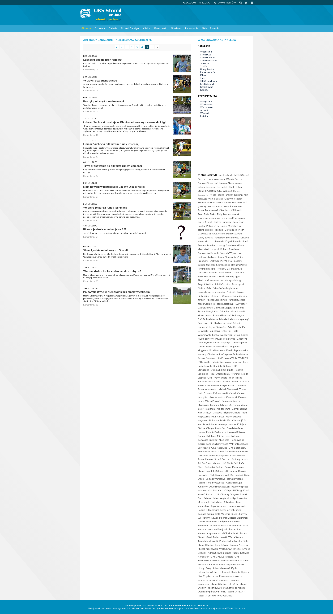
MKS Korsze (217, 416)
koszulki (219, 229)
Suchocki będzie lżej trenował (102, 59)
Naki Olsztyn (204, 412)
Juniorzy (204, 63)
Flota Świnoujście (236, 420)
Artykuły (100, 28)
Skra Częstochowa (208, 576)
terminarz (241, 385)
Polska (201, 225)
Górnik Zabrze (237, 393)
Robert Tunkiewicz (230, 249)
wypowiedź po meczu (217, 579)
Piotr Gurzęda (224, 595)
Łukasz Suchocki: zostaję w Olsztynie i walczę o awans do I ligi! (124, 122)
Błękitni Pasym (239, 264)
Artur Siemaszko (206, 268)
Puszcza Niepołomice (230, 182)
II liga (239, 186)
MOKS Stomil (207, 84)
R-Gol (231, 385)
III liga (238, 377)
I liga (212, 373)
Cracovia (217, 412)
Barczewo (203, 323)
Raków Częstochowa (209, 463)
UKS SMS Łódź (230, 463)
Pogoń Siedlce (205, 284)
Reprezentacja (207, 72)
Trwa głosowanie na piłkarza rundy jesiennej (112, 166)
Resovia (239, 369)
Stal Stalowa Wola (227, 358)
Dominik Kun (241, 194)
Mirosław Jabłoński (230, 509)
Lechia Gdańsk (222, 381)
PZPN (223, 260)
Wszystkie (206, 51)
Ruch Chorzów (239, 513)
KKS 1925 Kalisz (216, 564)
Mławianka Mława (229, 319)
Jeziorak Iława (220, 346)
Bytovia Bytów (212, 342)
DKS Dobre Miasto (208, 319)
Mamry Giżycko (234, 233)
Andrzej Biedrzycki (207, 182)
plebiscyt (216, 295)
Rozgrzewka (225, 576)
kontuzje (202, 198)
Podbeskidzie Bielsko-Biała (233, 540)
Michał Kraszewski (208, 548)
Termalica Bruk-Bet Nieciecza (213, 439)
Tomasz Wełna (206, 513)
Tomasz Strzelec (206, 245)
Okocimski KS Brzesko (231, 210)
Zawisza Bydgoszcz (224, 307)
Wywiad (204, 113)
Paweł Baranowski (208, 210)
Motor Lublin (204, 315)
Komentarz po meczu (209, 533)
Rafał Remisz (225, 272)
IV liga (213, 194)
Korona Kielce (205, 381)
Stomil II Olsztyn (208, 60)
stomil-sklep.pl (205, 229)
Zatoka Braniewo (207, 358)
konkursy (203, 276)
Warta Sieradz (235, 537)
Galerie (113, 28)
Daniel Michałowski (231, 225)
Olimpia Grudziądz (222, 288)
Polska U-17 (212, 225)
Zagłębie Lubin (206, 397)
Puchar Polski (215, 206)
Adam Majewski (221, 568)
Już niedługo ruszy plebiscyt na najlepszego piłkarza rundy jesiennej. (114, 233)
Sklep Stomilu (210, 28)
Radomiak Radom (214, 467)
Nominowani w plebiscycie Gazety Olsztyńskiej (114, 186)
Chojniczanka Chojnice (219, 354)
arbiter (229, 194)
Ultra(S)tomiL (223, 373)
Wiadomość (206, 104)
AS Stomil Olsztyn (217, 385)
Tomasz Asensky (239, 544)
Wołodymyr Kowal (208, 517)
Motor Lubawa (233, 416)
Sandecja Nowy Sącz (217, 443)
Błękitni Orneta (232, 412)
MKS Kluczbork (230, 533)
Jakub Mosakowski (208, 540)
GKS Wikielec (224, 190)
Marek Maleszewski (216, 537)
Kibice (146, 28)
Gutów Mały (204, 288)
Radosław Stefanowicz (227, 237)
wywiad (227, 323)
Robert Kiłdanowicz (208, 509)
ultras (237, 334)
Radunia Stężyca (240, 572)
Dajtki (228, 241)
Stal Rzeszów (235, 260)
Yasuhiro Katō (215, 490)
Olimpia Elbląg (218, 369)
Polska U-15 (223, 268)
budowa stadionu (207, 256)
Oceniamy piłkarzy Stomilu (212, 591)
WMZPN (243, 358)
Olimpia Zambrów (215, 428)
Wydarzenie (206, 107)
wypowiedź (228, 218)
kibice (227, 202)
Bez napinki (236, 474)
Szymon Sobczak (235, 564)
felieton (208, 498)
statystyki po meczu (234, 587)
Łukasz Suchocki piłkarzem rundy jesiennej (111, 144)
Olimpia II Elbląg (233, 490)
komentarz (203, 506)
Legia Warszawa (216, 179)
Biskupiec (203, 373)
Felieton (204, 116)
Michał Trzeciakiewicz (229, 435)
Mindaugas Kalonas (208, 404)
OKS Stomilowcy (208, 81)
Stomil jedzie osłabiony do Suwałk (106, 250)
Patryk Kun (212, 311)
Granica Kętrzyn (236, 431)
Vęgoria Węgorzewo (231, 252)
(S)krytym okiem (232, 502)
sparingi (244, 319)
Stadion (176, 28)
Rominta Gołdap (222, 365)
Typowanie (191, 28)
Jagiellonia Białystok (220, 330)
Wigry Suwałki (205, 237)
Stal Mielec (217, 502)
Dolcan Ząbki (205, 346)
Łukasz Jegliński (206, 264)
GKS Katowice (219, 447)
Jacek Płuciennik (227, 256)
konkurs (213, 276)
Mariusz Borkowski (231, 525)
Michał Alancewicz (222, 334)
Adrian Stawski (216, 552)
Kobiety (204, 89)
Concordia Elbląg (207, 435)
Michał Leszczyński (217, 299)
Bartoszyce (204, 447)
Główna (86, 28)
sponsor (237, 361)
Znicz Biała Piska (207, 214)
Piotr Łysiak (238, 284)
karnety (202, 354)
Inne (202, 78)
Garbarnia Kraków (207, 272)
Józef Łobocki (225, 174)
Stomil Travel (205, 470)
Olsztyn (228, 198)
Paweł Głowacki (221, 315)
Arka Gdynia (234, 327)
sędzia (221, 194)
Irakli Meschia (222, 513)
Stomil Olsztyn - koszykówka (213, 544)
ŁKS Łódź (218, 470)
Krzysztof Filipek (225, 186)
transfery (239, 272)
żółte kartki (204, 361)
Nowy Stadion (207, 69)
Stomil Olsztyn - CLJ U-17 (224, 583)
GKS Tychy (213, 377)
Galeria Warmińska (221, 361)
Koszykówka (206, 87)
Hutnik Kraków (206, 424)
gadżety (202, 206)
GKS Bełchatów (237, 447)
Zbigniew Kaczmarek (228, 214)
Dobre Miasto (240, 354)
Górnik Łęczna (239, 408)
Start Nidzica (223, 264)
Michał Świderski (233, 206)
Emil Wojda (238, 315)
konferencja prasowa (209, 218)
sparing (221, 291)
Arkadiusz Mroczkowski (232, 311)
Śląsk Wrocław (219, 506)
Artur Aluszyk (218, 233)
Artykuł (204, 110)
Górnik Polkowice (207, 521)
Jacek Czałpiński (206, 303)
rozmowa (240, 218)
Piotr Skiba (203, 295)
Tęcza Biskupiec (217, 327)
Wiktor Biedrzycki (238, 443)
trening (221, 245)
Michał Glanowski (228, 389)
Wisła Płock (227, 377)
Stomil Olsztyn (130, 28)
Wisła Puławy (226, 276)
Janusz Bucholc (237, 299)
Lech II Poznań (222, 572)
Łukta (230, 369)
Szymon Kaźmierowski (216, 393)
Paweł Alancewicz (207, 389)
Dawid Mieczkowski (219, 486)
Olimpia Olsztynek (230, 404)
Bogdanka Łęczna (231, 400)
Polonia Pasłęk (216, 280)
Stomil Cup (205, 54)
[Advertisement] (190, 15)
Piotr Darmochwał (219, 474)
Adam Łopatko (239, 342)
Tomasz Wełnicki (237, 506)
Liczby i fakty (204, 568)
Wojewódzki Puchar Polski (212, 420)
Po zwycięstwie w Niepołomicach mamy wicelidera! (116, 292)
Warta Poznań (212, 400)
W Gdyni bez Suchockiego (100, 80)
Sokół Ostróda (222, 284)
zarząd (219, 198)
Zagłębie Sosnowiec (229, 521)
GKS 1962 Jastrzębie (222, 556)
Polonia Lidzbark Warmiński (233, 517)
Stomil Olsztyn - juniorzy (218, 221)
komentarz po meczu (209, 525)
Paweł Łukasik (241, 241)
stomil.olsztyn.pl (225, 303)
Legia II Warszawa (215, 478)
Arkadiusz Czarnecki (226, 397)
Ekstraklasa (231, 229)
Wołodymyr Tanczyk (230, 548)
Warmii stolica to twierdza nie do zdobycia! (112, 271)
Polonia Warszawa (207, 451)
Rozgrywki (160, 28)
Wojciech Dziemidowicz (234, 295)
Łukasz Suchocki (206, 186)
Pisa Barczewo (217, 350)
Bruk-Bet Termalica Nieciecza (226, 560)
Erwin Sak (231, 292)
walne (211, 198)
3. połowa (210, 595)
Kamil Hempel (237, 455)
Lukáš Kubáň (232, 552)
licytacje (225, 342)
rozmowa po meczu (225, 424)
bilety (201, 221)
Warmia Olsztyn (234, 179)
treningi (236, 373)
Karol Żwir (238, 221)
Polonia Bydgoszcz (216, 431)
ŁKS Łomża (231, 470)
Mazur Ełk (236, 268)
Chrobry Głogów (229, 494)
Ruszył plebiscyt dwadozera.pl (103, 101)
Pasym (240, 291)
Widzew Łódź (239, 202)
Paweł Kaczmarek (234, 467)
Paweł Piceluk (205, 459)
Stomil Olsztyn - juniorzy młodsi (231, 459)
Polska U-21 (212, 494)
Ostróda (214, 260)
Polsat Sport (235, 529)
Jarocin (201, 299)
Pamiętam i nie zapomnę (217, 408)
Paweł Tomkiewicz (225, 338)
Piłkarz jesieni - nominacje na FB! (104, 229)
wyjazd (215, 249)
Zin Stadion (216, 323)
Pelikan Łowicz (215, 202)
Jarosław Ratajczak (217, 529)
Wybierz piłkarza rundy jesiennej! (105, 207)
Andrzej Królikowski (208, 252)
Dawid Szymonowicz (237, 350)
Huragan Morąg (233, 280)
